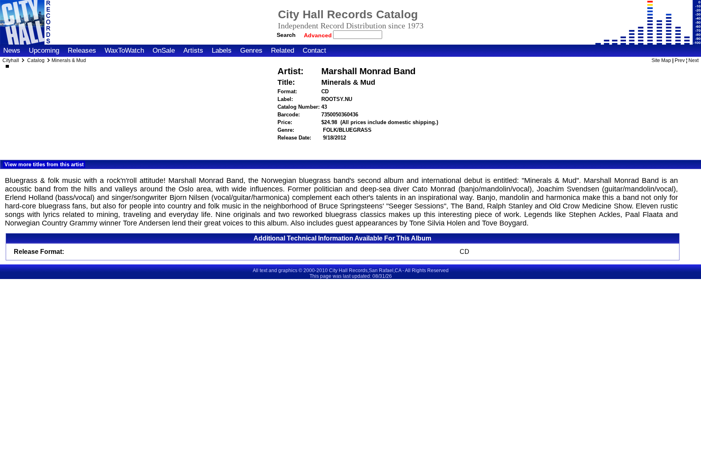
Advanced (318, 35)
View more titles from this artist (44, 164)
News (11, 50)
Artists (193, 50)
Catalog (36, 60)
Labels (222, 50)
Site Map (661, 60)
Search (286, 35)
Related (282, 50)
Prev (680, 60)
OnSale (164, 50)
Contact (314, 50)
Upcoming (44, 50)
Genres (251, 50)
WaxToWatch (124, 50)
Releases (82, 50)
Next (693, 60)
